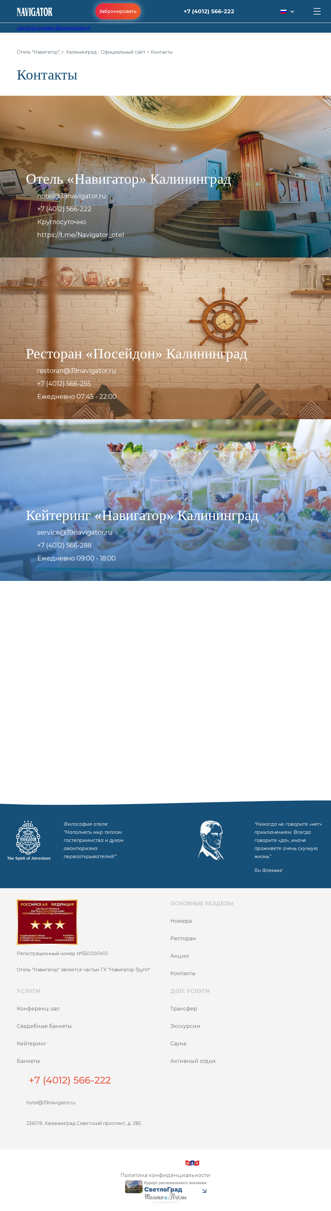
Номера (181, 921)
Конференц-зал (38, 1009)
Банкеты (28, 1061)
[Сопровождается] (165, 1198)
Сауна (178, 1044)
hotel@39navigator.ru (51, 1103)
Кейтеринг (32, 1044)
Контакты (183, 973)
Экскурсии (185, 1026)
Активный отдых (193, 1061)
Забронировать (118, 11)
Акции (179, 956)
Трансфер (183, 1009)
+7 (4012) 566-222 (209, 11)
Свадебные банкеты (44, 1026)
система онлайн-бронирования (53, 28)
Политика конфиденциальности (166, 1175)
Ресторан (183, 938)
